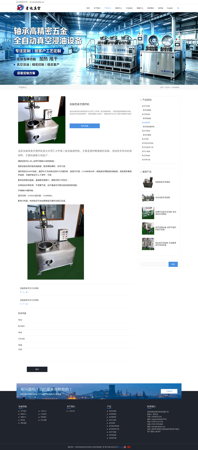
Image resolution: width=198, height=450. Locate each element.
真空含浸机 (146, 106)
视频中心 (140, 8)
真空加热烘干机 (147, 147)
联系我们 (150, 8)
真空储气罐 (146, 160)
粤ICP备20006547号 (111, 447)
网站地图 (23, 423)
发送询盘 (84, 126)
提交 (37, 369)
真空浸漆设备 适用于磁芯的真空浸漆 (165, 228)
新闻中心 (118, 8)
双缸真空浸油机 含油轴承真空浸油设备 (165, 244)
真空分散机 (146, 131)
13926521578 (22, 2)
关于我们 (97, 8)
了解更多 (169, 391)
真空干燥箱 (146, 151)
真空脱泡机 (146, 114)
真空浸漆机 (147, 110)
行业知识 (129, 8)
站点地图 (44, 420)
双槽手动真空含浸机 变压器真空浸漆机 (165, 213)
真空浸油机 (146, 155)
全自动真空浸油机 (162, 197)
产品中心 (108, 8)
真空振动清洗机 (147, 143)
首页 (88, 8)
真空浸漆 (145, 139)
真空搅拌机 (175, 87)
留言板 (160, 8)
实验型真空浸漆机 (162, 182)
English (170, 8)
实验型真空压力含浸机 (29, 288)
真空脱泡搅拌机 (148, 127)
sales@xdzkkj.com (38, 2)
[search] (178, 8)
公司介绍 (72, 411)
